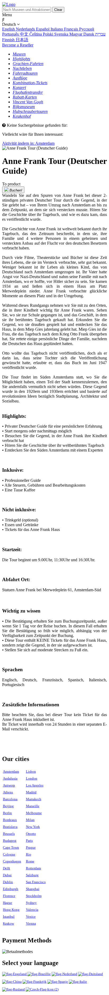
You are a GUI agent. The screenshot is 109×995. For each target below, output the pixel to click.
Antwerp (9, 785)
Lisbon (31, 771)
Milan (30, 820)
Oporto (31, 834)
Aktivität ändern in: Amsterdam (28, 143)
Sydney (31, 903)
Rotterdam (33, 868)
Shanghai (32, 889)
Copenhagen (12, 861)
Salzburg (32, 875)
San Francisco (36, 882)
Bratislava (10, 827)
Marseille (32, 806)
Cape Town (11, 847)
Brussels (9, 834)
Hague (7, 903)
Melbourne (34, 813)
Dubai (7, 875)
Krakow (8, 923)
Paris (29, 841)
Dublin (8, 882)
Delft (6, 868)
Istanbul (9, 917)
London (31, 778)
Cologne (9, 854)
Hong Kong (11, 910)
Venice (31, 917)
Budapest (9, 841)
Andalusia (10, 778)
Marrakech (33, 799)
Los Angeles (34, 785)
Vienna (31, 923)
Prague (31, 847)
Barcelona (10, 799)
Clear (58, 10)
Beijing (8, 806)
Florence (9, 896)
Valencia (32, 910)
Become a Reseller (17, 45)
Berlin (7, 813)
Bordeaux (10, 820)
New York (33, 827)
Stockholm (34, 896)
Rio (28, 854)
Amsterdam (11, 771)
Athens (8, 792)
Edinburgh (10, 889)
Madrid (31, 792)
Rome (30, 861)
